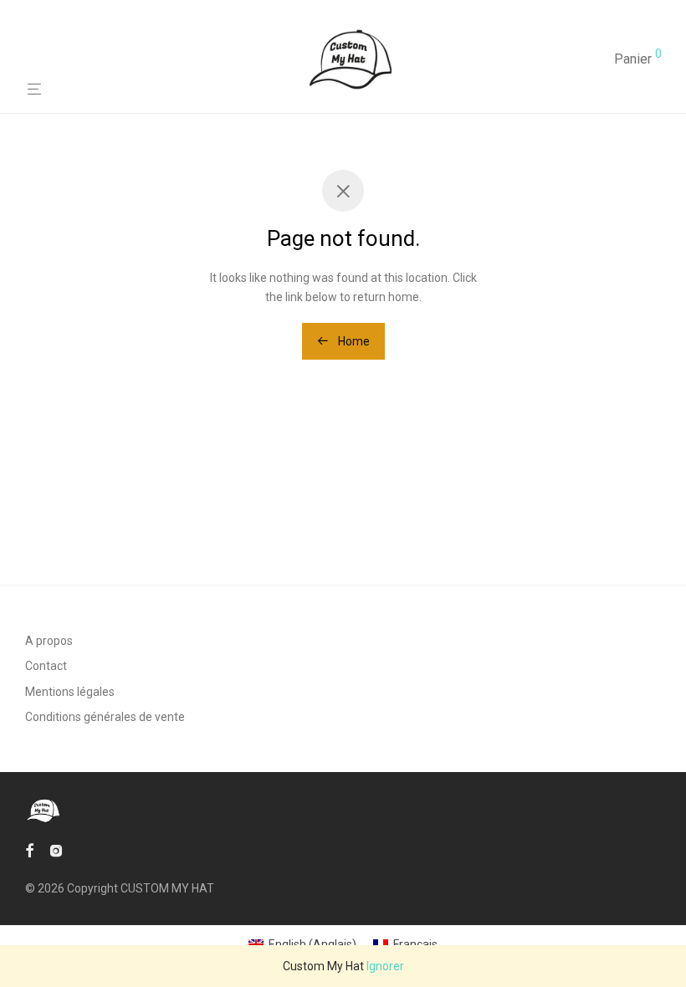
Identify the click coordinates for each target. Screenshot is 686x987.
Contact (46, 665)
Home (352, 341)
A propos (49, 640)
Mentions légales (70, 691)
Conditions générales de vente (105, 717)
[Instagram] (56, 850)
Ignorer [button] (385, 966)
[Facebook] (29, 850)
